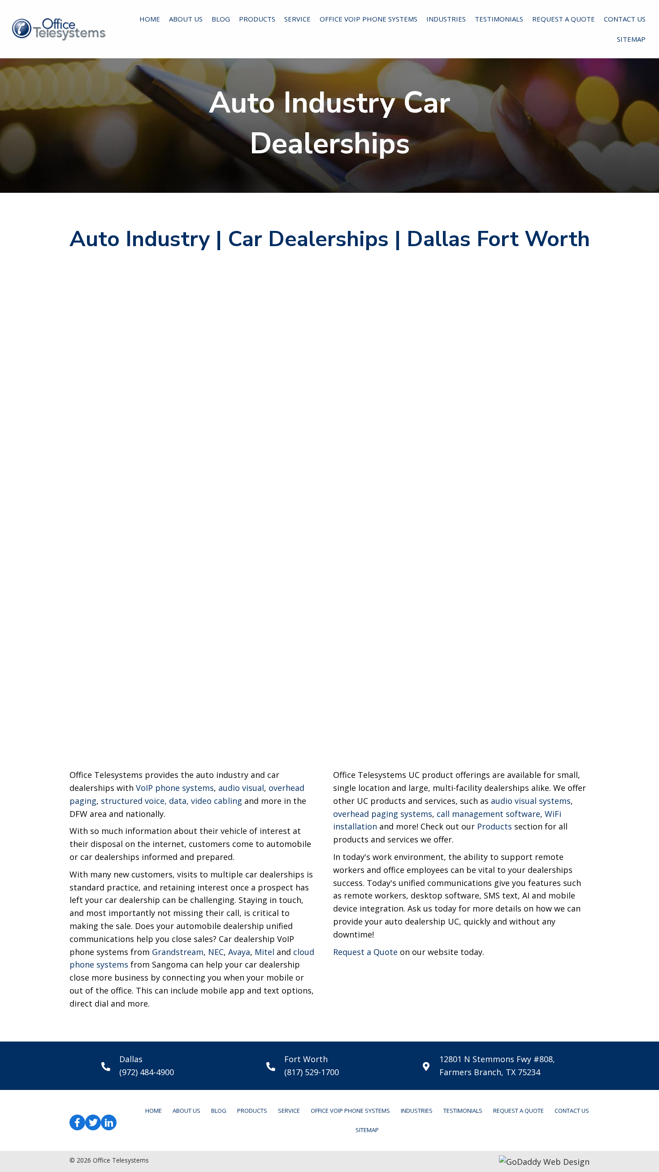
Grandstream (178, 951)
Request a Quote (365, 951)
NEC (216, 951)
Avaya (239, 951)
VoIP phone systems (175, 787)
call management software (488, 813)
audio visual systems (531, 800)
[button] (77, 1122)
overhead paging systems (382, 813)
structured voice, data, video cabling (171, 800)
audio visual (241, 787)
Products (494, 826)
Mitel (264, 951)
